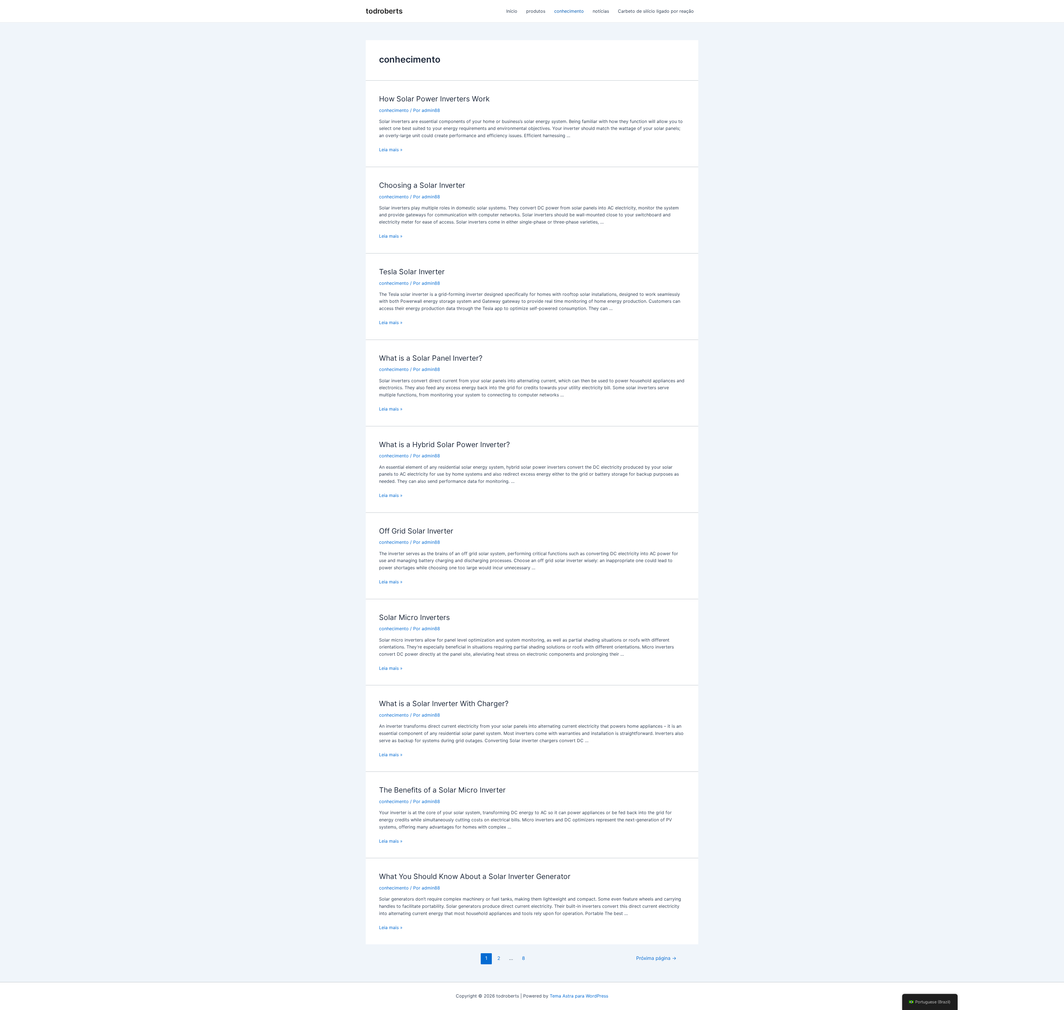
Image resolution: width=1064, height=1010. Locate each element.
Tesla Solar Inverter (412, 271)
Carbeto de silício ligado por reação (656, 11)
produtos (535, 11)
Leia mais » (391, 149)
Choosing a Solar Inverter (422, 185)
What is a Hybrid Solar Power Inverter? (444, 444)
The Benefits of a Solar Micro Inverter (442, 790)
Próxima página (656, 958)
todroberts (384, 11)
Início (511, 11)
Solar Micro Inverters (414, 617)
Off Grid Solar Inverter (416, 531)
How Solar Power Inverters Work (434, 98)
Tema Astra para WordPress (579, 996)
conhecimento (569, 11)
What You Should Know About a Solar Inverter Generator (475, 876)
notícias (601, 11)
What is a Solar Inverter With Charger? (443, 703)
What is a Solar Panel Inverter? (430, 358)
